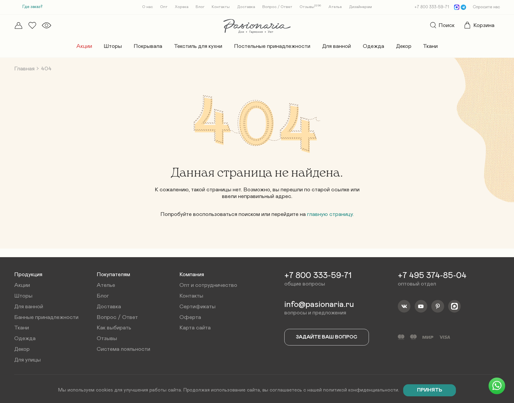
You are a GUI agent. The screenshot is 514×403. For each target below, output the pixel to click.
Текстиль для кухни (198, 46)
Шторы (113, 46)
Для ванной (336, 46)
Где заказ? (32, 7)
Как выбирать (114, 327)
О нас (147, 7)
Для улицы (27, 360)
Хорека (181, 7)
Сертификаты (197, 306)
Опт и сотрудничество (208, 285)
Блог (200, 7)
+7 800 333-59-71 (431, 7)
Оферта (190, 317)
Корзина (483, 25)
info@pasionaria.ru (319, 304)
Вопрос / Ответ (277, 7)
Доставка (246, 7)
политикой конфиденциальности (360, 390)
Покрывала (148, 46)
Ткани (430, 46)
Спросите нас (486, 7)
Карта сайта (195, 327)
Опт (164, 7)
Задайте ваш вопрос (326, 337)
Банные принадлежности (46, 317)
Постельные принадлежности (272, 46)
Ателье (335, 7)
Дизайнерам (360, 7)
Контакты (221, 7)
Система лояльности (123, 349)
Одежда (373, 46)
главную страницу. (330, 214)
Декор (403, 46)
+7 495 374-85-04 (432, 275)
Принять (429, 390)
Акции (84, 46)
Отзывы (310, 7)
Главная (24, 68)
